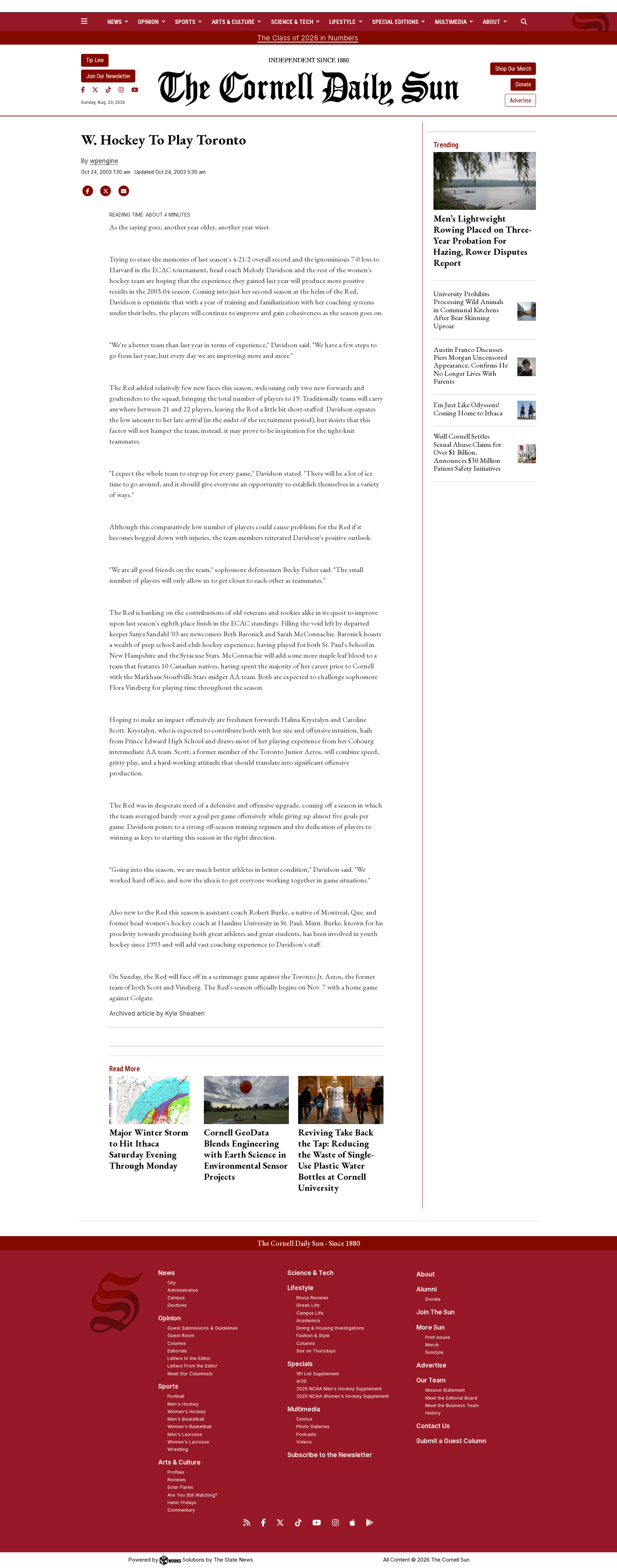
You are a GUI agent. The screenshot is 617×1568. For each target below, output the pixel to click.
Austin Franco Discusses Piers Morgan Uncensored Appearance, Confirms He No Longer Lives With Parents (470, 365)
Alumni (426, 1289)
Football (175, 1396)
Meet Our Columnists (190, 1373)
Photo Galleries (313, 1426)
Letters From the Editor (192, 1366)
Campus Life (309, 1313)
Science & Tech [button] (293, 21)
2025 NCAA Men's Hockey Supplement (339, 1388)
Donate (523, 84)
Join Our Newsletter (108, 76)
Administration (182, 1290)
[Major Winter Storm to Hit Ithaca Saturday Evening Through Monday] (152, 1100)
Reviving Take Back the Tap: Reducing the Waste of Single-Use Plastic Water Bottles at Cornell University (336, 1160)
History (433, 1413)
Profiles (175, 1472)
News (166, 1272)
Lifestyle (300, 1287)
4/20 (301, 1381)
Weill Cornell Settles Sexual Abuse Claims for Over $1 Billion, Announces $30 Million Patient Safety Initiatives (467, 452)
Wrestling (177, 1449)
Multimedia (303, 1409)
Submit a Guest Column (451, 1441)
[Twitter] (95, 89)
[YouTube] (134, 89)
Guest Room (180, 1335)
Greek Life (308, 1305)
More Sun (430, 1327)
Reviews (176, 1479)
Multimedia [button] (451, 21)
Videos (304, 1442)
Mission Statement (445, 1390)
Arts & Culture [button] (234, 21)
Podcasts (306, 1434)
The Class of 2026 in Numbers (307, 38)
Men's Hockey (183, 1404)
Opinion (169, 1318)
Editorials (177, 1351)
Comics (304, 1419)
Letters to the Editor (189, 1358)
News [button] (115, 21)
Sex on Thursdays (316, 1351)
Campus (176, 1297)
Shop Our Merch (513, 68)
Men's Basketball (185, 1419)
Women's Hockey (186, 1411)
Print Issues (437, 1337)
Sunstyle (434, 1352)
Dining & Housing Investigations (330, 1328)
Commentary (181, 1510)
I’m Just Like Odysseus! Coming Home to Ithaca (467, 408)
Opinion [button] (149, 21)
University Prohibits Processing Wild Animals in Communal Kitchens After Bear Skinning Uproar (468, 309)
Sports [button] (186, 21)
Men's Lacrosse (184, 1434)
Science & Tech (310, 1272)
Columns (176, 1343)
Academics (308, 1320)
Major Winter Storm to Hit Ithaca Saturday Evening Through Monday (148, 1149)
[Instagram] (121, 89)
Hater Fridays (181, 1502)
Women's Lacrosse (188, 1442)
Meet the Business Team (452, 1405)
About (425, 1274)
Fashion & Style (313, 1335)
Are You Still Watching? (192, 1495)
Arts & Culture (179, 1462)
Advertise (520, 100)
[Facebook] (83, 89)
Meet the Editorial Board (451, 1398)
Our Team (431, 1380)
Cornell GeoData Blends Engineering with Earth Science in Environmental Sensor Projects (246, 1154)
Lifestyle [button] (343, 21)
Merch (432, 1344)
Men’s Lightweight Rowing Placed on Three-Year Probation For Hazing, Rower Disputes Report (482, 240)
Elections (177, 1305)
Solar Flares (180, 1487)
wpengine (104, 161)
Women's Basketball (189, 1426)
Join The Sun (435, 1312)
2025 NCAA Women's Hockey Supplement (342, 1396)
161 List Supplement (317, 1373)
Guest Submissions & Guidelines (202, 1328)
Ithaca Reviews (312, 1297)
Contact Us (433, 1426)
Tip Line (95, 60)
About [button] (492, 21)
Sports (168, 1386)
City (171, 1282)
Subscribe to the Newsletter (329, 1454)
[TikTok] (108, 89)
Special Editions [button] (396, 21)
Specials (300, 1363)
